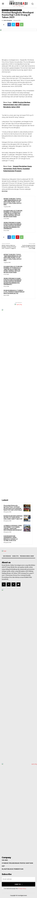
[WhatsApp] (21, 24)
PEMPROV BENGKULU (15, 10)
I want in (17, 884)
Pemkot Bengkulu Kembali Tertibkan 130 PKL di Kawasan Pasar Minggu (28, 247)
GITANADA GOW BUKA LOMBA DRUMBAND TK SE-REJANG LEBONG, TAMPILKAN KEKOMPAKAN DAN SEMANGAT (13, 528)
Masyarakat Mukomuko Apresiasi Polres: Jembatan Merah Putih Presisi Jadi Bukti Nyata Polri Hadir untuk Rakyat (13, 508)
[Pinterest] (17, 24)
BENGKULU (5, 10)
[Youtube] (18, 584)
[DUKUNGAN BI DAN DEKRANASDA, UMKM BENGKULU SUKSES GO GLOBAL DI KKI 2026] (27, 538)
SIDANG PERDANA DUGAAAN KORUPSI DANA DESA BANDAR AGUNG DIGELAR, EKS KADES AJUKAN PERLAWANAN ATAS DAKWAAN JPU (12, 225)
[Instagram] (9, 584)
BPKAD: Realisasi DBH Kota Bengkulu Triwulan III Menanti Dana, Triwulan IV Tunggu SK (9, 247)
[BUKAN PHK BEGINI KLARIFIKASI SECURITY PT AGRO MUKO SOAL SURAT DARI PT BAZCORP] (27, 518)
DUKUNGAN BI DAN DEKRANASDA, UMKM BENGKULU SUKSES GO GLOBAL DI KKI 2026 (11, 538)
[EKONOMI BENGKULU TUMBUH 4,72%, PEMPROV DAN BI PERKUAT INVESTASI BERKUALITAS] (29, 293)
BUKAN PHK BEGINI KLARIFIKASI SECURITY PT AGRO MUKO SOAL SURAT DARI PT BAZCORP (13, 517)
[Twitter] (13, 24)
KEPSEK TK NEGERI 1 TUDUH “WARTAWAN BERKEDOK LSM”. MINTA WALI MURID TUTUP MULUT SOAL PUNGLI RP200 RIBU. (13, 201)
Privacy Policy (22, 888)
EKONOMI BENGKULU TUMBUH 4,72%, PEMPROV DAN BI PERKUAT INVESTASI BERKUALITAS (14, 292)
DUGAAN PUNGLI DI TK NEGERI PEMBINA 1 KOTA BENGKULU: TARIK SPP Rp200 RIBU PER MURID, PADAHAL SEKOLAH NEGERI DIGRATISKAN (13, 213)
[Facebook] (9, 24)
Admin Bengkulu (8, 20)
